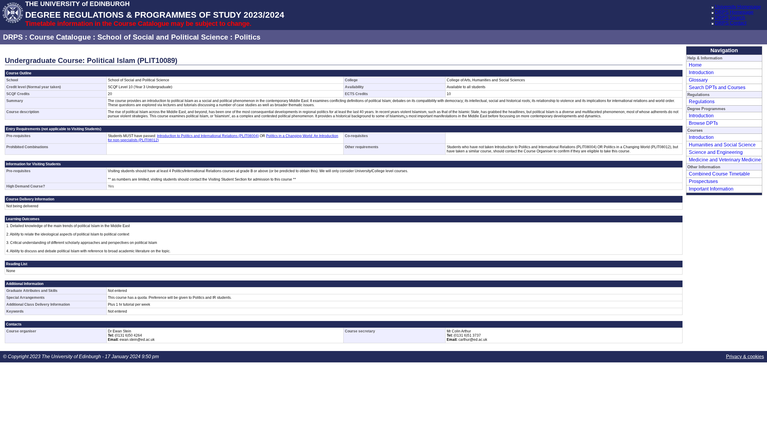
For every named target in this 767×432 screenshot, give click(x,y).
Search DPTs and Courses (717, 87)
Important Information (711, 188)
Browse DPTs (703, 123)
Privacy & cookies (745, 356)
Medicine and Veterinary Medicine (725, 159)
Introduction (701, 72)
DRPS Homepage (734, 12)
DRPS (13, 37)
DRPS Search (730, 17)
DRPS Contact (730, 23)
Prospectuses (703, 181)
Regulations (702, 101)
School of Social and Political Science (162, 37)
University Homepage (738, 6)
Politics (247, 37)
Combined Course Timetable (719, 173)
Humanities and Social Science (722, 144)
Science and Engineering (716, 152)
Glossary (698, 79)
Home (695, 65)
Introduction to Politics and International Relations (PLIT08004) (208, 136)
